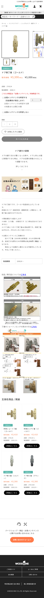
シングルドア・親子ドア (29, 23)
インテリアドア (14, 23)
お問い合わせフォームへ (22, 540)
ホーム (4, 23)
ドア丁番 (4, 26)
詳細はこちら (11, 446)
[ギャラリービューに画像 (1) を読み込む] (6, 62)
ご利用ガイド (11, 569)
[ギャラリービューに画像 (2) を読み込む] (14, 62)
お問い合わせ (33, 574)
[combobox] (16, 16)
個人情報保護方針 (30, 584)
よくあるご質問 (33, 569)
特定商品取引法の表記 (12, 584)
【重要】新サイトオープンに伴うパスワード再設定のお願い (22, 12)
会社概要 (11, 574)
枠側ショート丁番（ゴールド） (10, 430)
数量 (3, 120)
